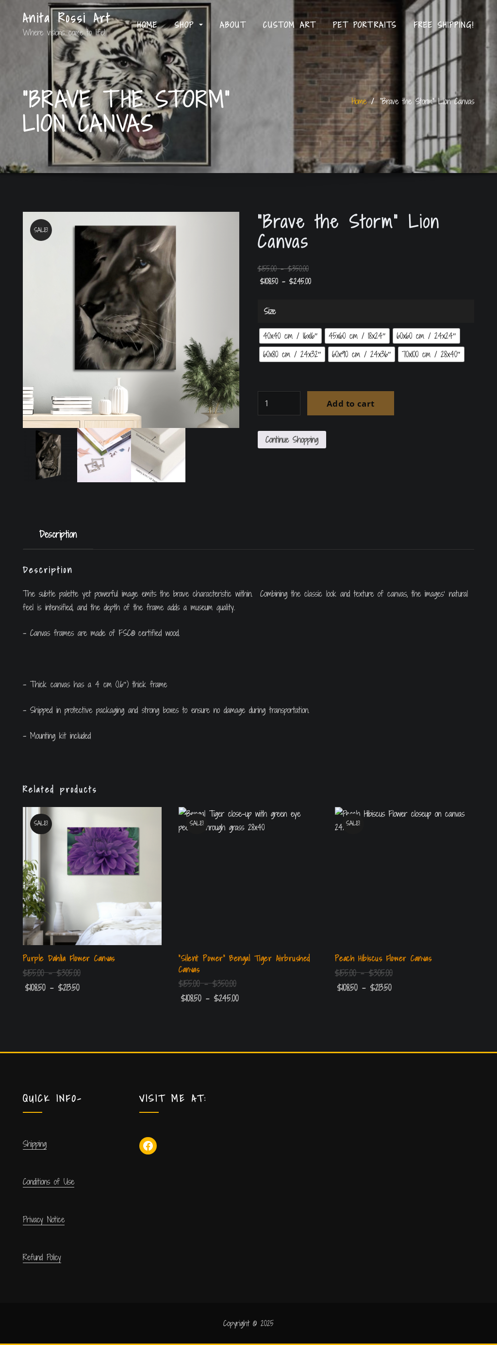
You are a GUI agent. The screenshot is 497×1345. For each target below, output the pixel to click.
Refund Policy (42, 1257)
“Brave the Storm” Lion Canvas (427, 101)
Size (270, 311)
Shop (187, 24)
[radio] (290, 336)
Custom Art (289, 24)
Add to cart (351, 403)
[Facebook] (148, 1146)
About (233, 24)
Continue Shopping (291, 439)
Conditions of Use (48, 1181)
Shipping (35, 1144)
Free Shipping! (444, 24)
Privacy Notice (44, 1219)
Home (147, 24)
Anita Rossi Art (67, 18)
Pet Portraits (365, 24)
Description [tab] (58, 533)
